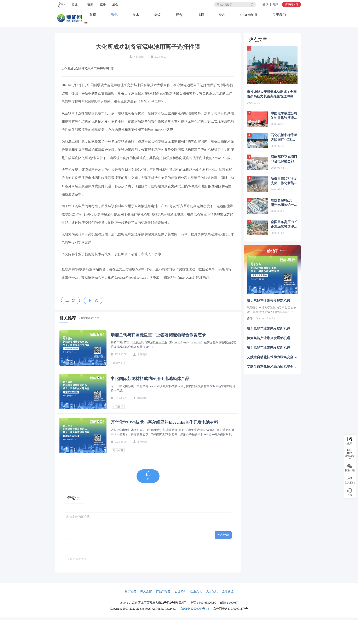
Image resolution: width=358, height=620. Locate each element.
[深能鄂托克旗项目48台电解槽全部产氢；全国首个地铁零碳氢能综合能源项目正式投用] (257, 162)
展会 (115, 4)
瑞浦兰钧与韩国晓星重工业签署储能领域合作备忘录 (158, 334)
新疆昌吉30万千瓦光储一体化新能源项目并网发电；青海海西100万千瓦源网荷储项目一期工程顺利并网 (284, 181)
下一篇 (93, 300)
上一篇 (70, 300)
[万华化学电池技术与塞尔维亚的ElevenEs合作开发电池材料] (82, 435)
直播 (103, 4)
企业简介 (180, 591)
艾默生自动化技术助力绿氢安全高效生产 (277, 357)
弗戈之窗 (146, 591)
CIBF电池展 (249, 15)
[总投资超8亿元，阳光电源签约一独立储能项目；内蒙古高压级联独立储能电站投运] (257, 206)
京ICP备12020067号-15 (194, 608)
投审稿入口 (291, 4)
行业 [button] (75, 4)
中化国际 (118, 406)
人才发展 (212, 591)
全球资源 (227, 591)
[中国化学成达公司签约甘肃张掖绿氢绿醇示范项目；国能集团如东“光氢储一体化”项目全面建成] (257, 119)
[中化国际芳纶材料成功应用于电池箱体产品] (82, 391)
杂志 (222, 15)
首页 (93, 15)
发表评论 (223, 535)
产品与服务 (163, 591)
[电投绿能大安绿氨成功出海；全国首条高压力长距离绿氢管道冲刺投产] (272, 65)
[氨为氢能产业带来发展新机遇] (272, 275)
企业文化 (196, 591)
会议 (157, 15)
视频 (90, 4)
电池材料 (118, 450)
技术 (136, 15)
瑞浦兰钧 (118, 362)
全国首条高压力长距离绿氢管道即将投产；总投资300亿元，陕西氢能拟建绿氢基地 (284, 224)
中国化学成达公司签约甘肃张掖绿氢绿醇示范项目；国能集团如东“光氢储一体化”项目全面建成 (284, 115)
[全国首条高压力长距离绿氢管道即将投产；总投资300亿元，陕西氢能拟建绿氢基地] (257, 227)
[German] (86, 22)
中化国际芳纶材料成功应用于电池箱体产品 (150, 378)
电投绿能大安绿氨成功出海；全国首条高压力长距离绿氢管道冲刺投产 (272, 94)
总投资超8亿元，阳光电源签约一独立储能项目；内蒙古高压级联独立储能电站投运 (284, 202)
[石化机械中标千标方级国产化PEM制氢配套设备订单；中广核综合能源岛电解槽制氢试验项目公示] (257, 140)
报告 (179, 15)
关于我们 (279, 15)
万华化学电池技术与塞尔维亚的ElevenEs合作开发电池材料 (164, 422)
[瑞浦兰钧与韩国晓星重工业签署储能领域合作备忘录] (82, 348)
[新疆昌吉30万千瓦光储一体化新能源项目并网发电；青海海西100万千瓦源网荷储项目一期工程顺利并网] (257, 184)
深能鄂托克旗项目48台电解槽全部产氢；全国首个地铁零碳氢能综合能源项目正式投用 (284, 159)
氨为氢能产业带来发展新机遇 (268, 300)
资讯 (114, 15)
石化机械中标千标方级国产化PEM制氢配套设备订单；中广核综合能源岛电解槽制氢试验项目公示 (284, 137)
